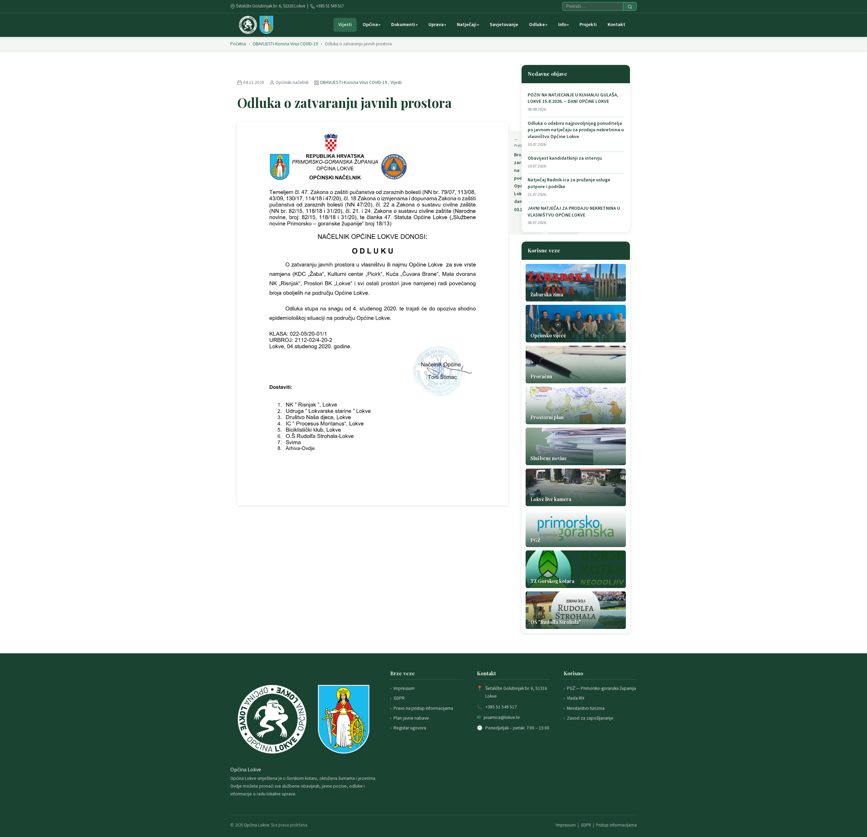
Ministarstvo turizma (586, 708)
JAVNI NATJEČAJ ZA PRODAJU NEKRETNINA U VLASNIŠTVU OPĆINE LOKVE (574, 212)
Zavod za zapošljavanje (590, 718)
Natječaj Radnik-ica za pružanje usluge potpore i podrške (569, 183)
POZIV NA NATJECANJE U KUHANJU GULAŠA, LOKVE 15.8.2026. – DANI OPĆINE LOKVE (573, 98)
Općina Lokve (256, 825)
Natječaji (467, 24)
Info (562, 24)
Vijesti (345, 24)
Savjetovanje (504, 24)
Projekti (588, 24)
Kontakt (616, 24)
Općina (370, 24)
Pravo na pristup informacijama (423, 708)
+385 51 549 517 (330, 6)
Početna (238, 44)
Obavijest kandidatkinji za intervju (565, 158)
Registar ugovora (410, 728)
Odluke (537, 24)
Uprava (436, 24)
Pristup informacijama (616, 825)
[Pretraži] (630, 6)
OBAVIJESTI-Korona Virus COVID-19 (285, 44)
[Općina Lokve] (256, 25)
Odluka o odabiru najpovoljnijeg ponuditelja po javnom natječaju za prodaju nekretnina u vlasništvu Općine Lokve (576, 130)
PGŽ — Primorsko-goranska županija (601, 688)
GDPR (399, 698)
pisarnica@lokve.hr (502, 717)
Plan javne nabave (411, 718)
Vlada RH (575, 698)
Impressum (404, 688)
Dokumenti (403, 24)
